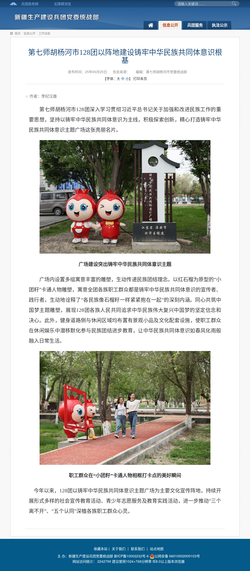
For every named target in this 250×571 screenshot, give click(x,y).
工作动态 (44, 33)
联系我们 (138, 548)
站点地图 (157, 548)
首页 (18, 33)
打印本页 (140, 78)
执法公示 (220, 25)
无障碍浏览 (62, 3)
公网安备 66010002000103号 (177, 555)
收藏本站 (100, 548)
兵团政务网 (29, 3)
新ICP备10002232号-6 (132, 555)
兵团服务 (195, 25)
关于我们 (118, 548)
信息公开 (170, 25)
